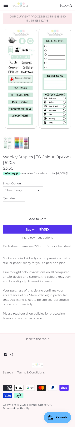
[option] (7, 143)
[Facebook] (5, 354)
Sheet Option (12, 183)
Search (8, 372)
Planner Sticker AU (39, 404)
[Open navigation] (6, 5)
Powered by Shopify (16, 408)
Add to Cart (37, 219)
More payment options (37, 237)
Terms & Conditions (31, 372)
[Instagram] (11, 354)
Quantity (9, 198)
